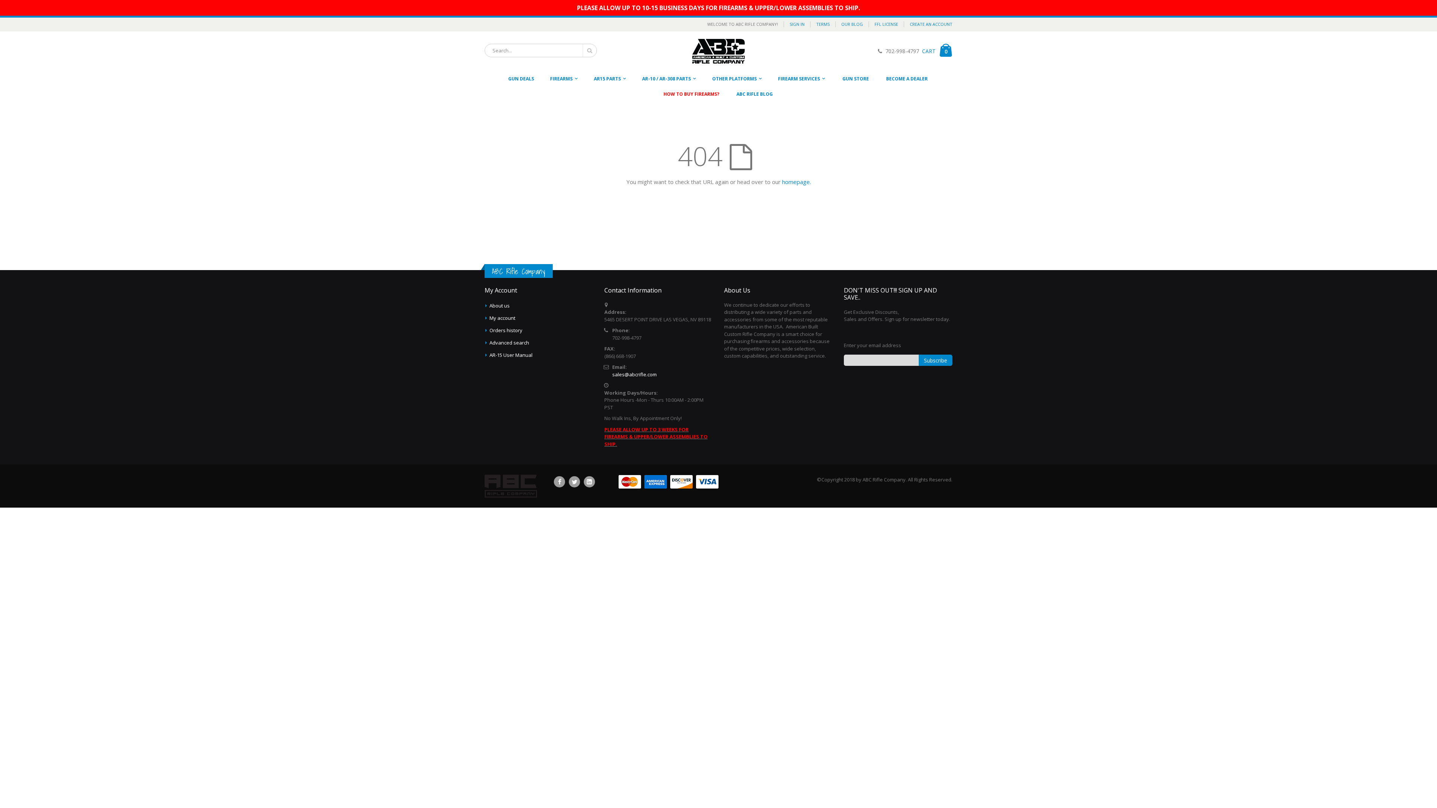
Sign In (797, 24)
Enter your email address (872, 345)
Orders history (505, 330)
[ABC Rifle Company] (718, 51)
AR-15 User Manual (511, 355)
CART (928, 51)
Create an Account (931, 24)
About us (499, 305)
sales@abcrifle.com (634, 374)
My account (502, 318)
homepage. (796, 182)
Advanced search (509, 342)
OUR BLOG (852, 24)
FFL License (886, 24)
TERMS (823, 24)
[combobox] (541, 50)
